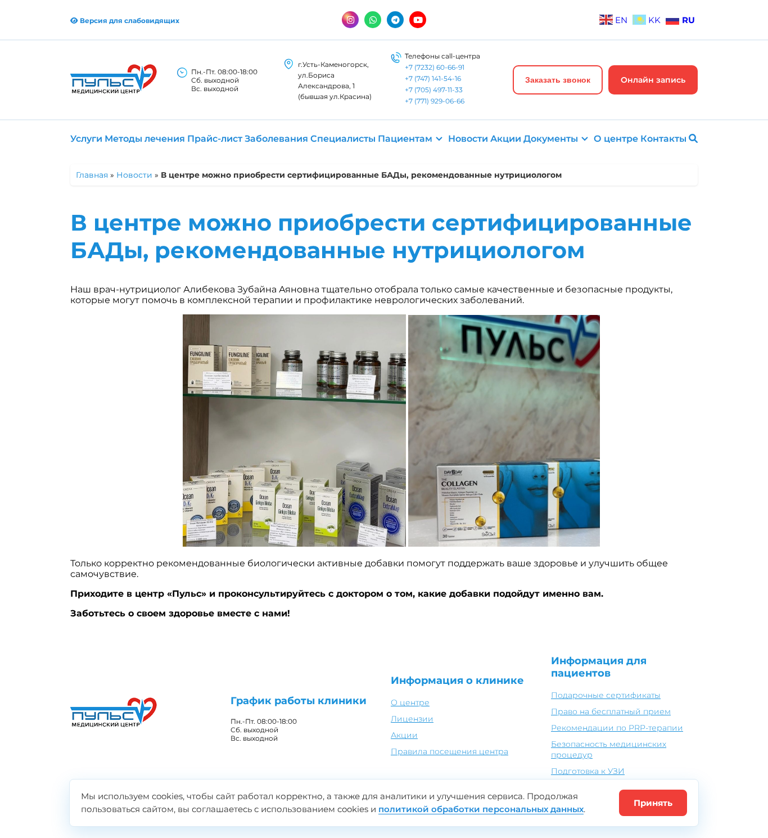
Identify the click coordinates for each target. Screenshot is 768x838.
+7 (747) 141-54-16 (433, 78)
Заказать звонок (557, 79)
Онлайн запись (653, 80)
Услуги (86, 138)
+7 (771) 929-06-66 (434, 101)
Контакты (663, 138)
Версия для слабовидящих (128, 20)
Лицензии (412, 719)
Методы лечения (145, 138)
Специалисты (343, 138)
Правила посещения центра (449, 751)
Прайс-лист (214, 138)
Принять (653, 803)
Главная (92, 175)
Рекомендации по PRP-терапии (617, 728)
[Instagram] (350, 19)
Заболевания (276, 138)
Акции (505, 138)
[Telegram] (395, 19)
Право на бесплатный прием (611, 711)
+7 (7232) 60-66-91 (434, 67)
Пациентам (405, 138)
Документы (550, 138)
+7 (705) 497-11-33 (434, 89)
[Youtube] (417, 19)
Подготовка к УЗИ (588, 771)
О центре (616, 138)
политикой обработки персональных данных (481, 809)
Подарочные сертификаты (606, 695)
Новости (468, 138)
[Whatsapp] (372, 19)
